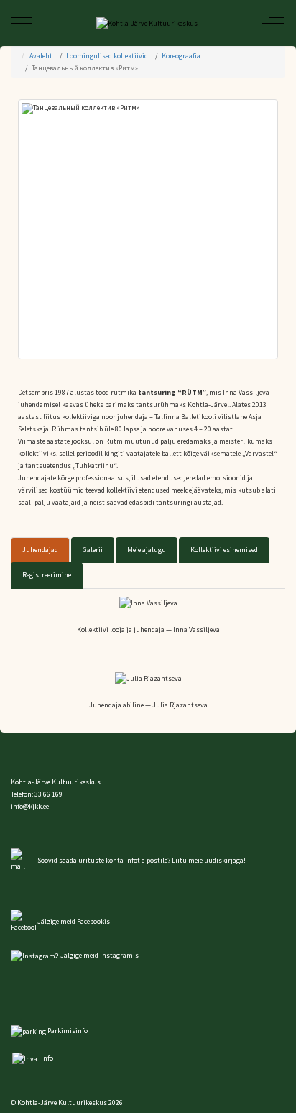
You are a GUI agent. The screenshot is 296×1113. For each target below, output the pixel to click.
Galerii (93, 549)
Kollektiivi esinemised (224, 549)
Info (46, 1058)
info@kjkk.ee (30, 806)
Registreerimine (46, 575)
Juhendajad (40, 549)
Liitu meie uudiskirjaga (208, 860)
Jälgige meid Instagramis (99, 955)
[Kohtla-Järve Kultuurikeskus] (147, 23)
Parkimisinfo (67, 1030)
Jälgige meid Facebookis (73, 921)
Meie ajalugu (146, 549)
